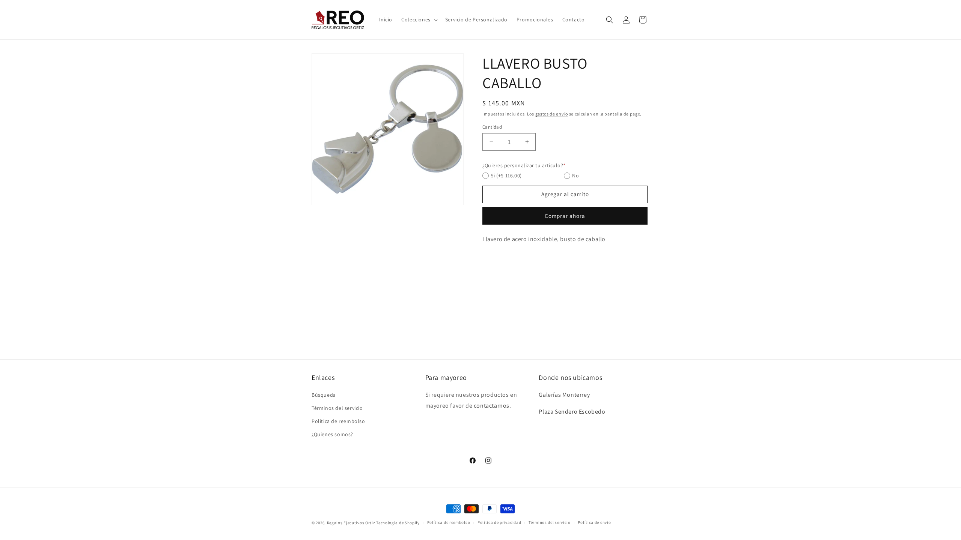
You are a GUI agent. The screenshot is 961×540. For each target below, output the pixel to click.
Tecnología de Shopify (398, 522)
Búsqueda (324, 395)
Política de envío (594, 522)
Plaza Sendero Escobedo (572, 412)
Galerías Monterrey (564, 395)
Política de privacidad (499, 522)
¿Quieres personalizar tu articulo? (524, 165)
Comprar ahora (565, 215)
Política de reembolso (338, 421)
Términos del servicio (337, 408)
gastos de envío (551, 114)
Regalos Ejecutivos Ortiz (351, 522)
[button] (419, 19)
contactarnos (491, 406)
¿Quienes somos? (332, 434)
